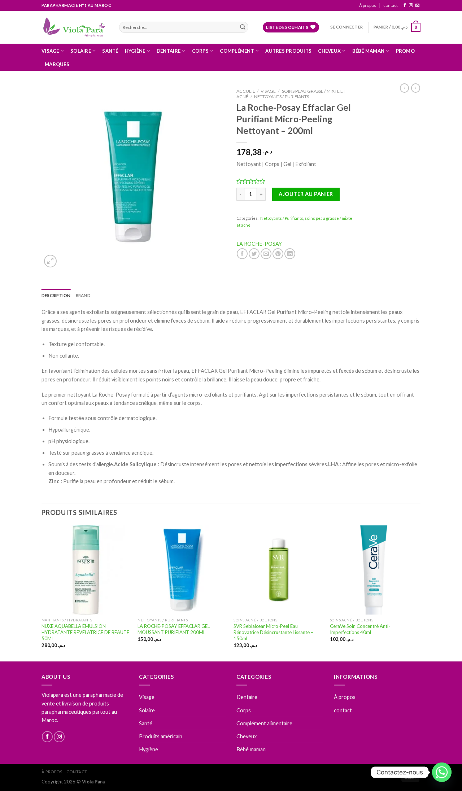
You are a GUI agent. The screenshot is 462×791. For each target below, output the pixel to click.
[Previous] (41, 593)
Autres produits (288, 51)
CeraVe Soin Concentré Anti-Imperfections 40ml (360, 629)
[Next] (418, 593)
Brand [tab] (83, 295)
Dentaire (168, 51)
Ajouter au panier (306, 194)
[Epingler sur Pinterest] (278, 253)
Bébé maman (368, 51)
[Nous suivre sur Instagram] (411, 5)
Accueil (245, 91)
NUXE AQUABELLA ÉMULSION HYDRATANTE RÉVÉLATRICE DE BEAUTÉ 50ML (85, 632)
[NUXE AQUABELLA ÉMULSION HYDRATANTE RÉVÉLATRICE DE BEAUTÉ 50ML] (86, 570)
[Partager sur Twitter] (254, 253)
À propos (367, 5)
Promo (405, 51)
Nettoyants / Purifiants (281, 96)
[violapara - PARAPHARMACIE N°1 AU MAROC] (75, 27)
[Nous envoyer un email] (417, 5)
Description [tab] (56, 295)
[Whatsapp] (442, 772)
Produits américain (160, 736)
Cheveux (329, 51)
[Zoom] (50, 261)
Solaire (80, 51)
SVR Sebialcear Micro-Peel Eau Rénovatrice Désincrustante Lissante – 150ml (273, 632)
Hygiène (135, 51)
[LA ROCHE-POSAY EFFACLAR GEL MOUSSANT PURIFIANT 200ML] (182, 570)
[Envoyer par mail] (266, 253)
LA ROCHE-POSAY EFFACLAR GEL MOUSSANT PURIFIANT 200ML (174, 629)
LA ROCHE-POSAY (259, 244)
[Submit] (242, 27)
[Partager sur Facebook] (242, 253)
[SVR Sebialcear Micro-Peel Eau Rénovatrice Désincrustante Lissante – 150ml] (278, 570)
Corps (200, 51)
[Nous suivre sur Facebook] (405, 5)
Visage (50, 51)
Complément (237, 51)
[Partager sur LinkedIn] (289, 253)
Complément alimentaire (264, 723)
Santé (110, 51)
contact (390, 5)
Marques (57, 64)
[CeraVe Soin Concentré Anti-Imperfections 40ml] (374, 570)
